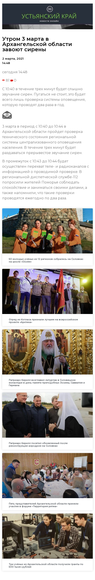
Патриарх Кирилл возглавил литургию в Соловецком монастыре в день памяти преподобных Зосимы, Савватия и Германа (47, 383)
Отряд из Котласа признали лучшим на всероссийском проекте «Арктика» (43, 321)
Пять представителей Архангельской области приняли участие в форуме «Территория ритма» (43, 505)
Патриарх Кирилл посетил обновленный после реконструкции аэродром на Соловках (38, 444)
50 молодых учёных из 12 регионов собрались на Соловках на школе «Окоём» (46, 260)
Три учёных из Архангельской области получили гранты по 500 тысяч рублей (46, 565)
